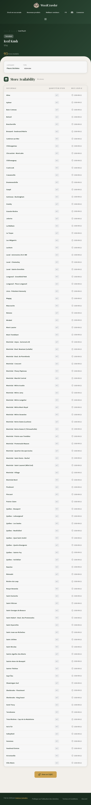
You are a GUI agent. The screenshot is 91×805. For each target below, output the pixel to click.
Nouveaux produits (33, 12)
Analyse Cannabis (21, 798)
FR (66, 12)
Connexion (80, 12)
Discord (84, 799)
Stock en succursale (14, 12)
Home (6, 31)
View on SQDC (47, 774)
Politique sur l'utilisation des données (45, 799)
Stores (13, 31)
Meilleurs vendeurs (52, 12)
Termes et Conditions (70, 799)
